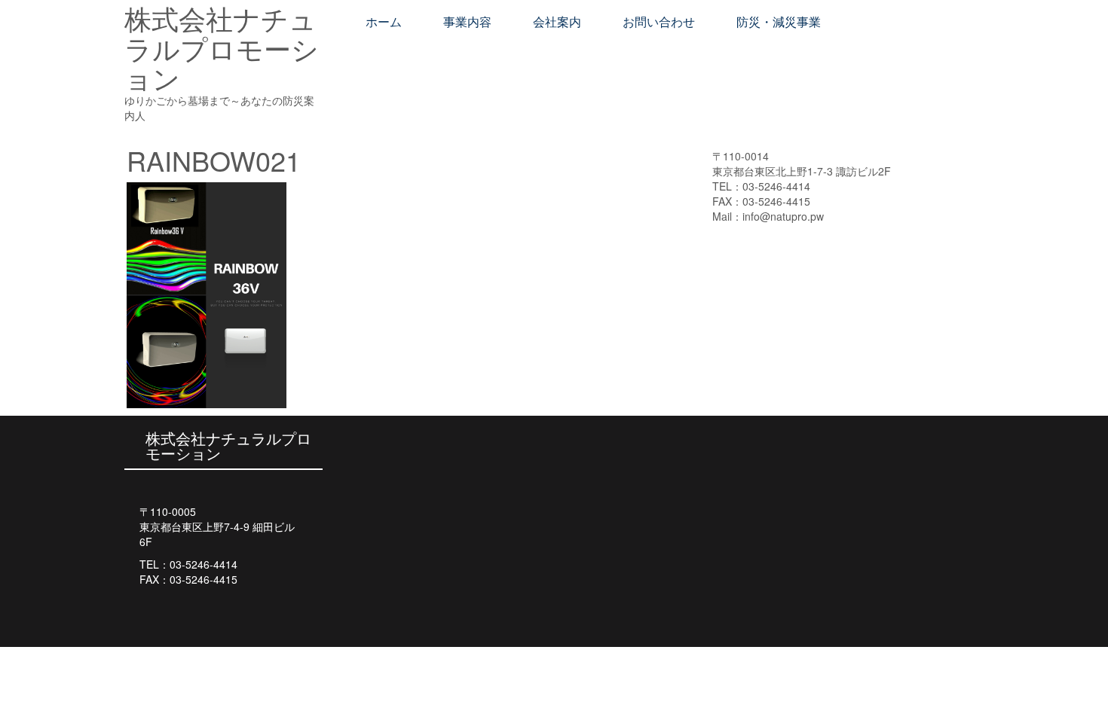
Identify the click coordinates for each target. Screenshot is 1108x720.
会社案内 (557, 22)
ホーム (384, 22)
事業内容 (467, 22)
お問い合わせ (659, 22)
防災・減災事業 (778, 22)
